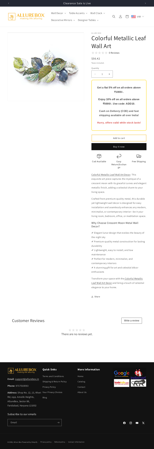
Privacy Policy (49, 387)
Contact (81, 387)
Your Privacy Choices (52, 392)
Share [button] (97, 296)
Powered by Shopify (29, 442)
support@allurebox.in (27, 379)
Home (80, 376)
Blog (45, 397)
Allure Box (18, 442)
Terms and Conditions (53, 376)
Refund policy (59, 442)
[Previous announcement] (8, 3)
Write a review (131, 320)
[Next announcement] (145, 3)
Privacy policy (46, 442)
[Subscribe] (58, 422)
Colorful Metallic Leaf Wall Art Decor (110, 174)
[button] (58, 13)
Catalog (81, 381)
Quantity (95, 68)
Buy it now (119, 146)
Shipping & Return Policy (54, 381)
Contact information (76, 442)
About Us (82, 392)
